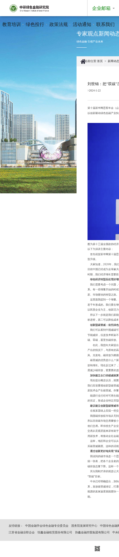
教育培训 (11, 24)
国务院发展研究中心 (84, 525)
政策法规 (58, 24)
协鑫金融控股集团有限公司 (92, 532)
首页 (100, 61)
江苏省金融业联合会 (22, 532)
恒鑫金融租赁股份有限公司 (55, 532)
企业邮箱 (101, 8)
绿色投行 (35, 24)
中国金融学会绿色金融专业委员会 (46, 525)
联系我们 (105, 24)
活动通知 (82, 24)
